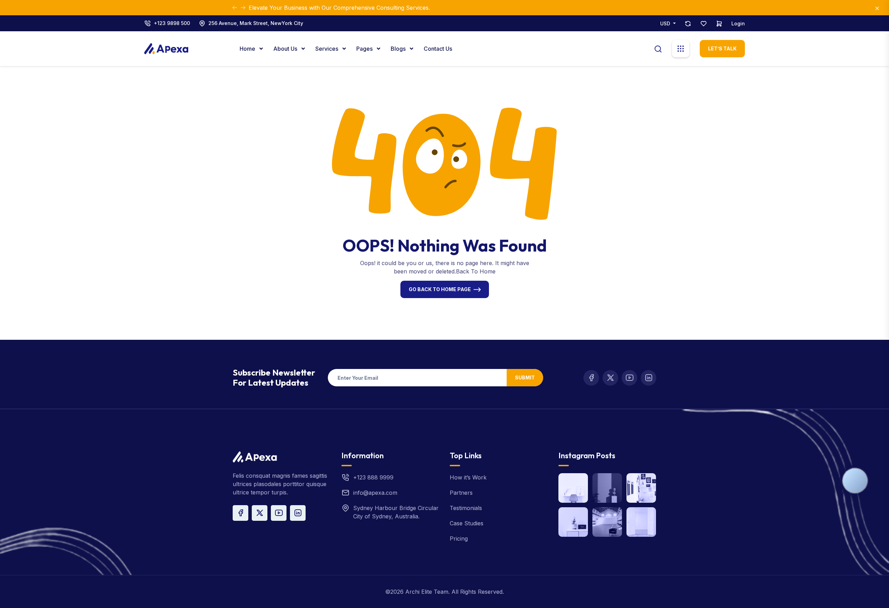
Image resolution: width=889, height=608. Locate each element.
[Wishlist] (703, 23)
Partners (461, 492)
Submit (525, 377)
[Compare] (687, 23)
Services (327, 48)
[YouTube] (629, 378)
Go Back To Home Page (440, 289)
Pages (365, 48)
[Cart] (719, 23)
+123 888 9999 (373, 477)
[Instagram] (648, 378)
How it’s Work (468, 477)
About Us (286, 48)
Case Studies (466, 523)
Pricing (459, 538)
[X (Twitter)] (610, 378)
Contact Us (438, 48)
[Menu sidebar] (680, 48)
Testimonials (466, 507)
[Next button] (235, 7)
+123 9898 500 (172, 23)
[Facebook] (591, 378)
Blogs (399, 48)
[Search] (658, 48)
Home (248, 48)
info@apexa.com (375, 492)
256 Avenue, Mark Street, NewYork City (255, 23)
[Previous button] (243, 7)
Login (738, 23)
